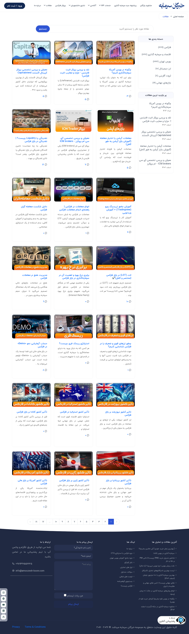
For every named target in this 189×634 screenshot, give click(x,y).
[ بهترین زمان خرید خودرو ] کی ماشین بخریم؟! (157, 548)
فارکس (164, 47)
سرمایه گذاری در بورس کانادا (164, 553)
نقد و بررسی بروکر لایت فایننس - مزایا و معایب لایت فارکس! (155, 119)
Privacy (16, 627)
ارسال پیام (73, 604)
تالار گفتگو (128, 562)
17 (43, 522)
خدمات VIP (106, 5)
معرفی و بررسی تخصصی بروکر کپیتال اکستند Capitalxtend (156, 133)
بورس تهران (162, 61)
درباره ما (37, 5)
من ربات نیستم (75, 595)
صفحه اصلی (178, 16)
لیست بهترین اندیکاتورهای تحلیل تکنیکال (158, 570)
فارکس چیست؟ (127, 585)
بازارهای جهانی (162, 82)
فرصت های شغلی (126, 576)
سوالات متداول (127, 572)
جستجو (43, 29)
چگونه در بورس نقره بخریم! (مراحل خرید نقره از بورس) (157, 600)
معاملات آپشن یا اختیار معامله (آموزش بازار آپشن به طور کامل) (155, 147)
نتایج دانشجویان (78, 5)
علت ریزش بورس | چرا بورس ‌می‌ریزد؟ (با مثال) (157, 565)
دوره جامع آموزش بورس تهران (121, 558)
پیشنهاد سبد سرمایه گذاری (125, 5)
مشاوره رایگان (146, 5)
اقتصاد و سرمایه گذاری (156, 54)
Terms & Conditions (35, 627)
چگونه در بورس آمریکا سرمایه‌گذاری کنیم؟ (160, 105)
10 (56, 522)
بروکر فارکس (60, 5)
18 (36, 522)
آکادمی (93, 5)
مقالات (49, 5)
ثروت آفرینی (163, 75)
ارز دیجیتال (163, 68)
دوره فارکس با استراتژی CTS (122, 553)
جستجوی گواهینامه (125, 581)
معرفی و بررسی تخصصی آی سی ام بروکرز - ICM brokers (155, 161)
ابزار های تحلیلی (126, 567)
